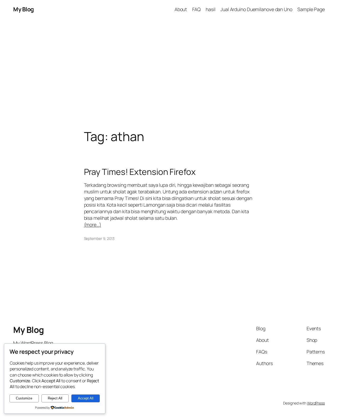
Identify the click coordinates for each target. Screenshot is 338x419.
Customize (24, 398)
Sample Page (311, 9)
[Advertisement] (169, 74)
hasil (210, 9)
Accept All (85, 398)
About (181, 9)
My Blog (23, 9)
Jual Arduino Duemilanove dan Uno (256, 9)
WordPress (316, 403)
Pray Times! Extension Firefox (140, 172)
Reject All (55, 398)
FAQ (196, 9)
